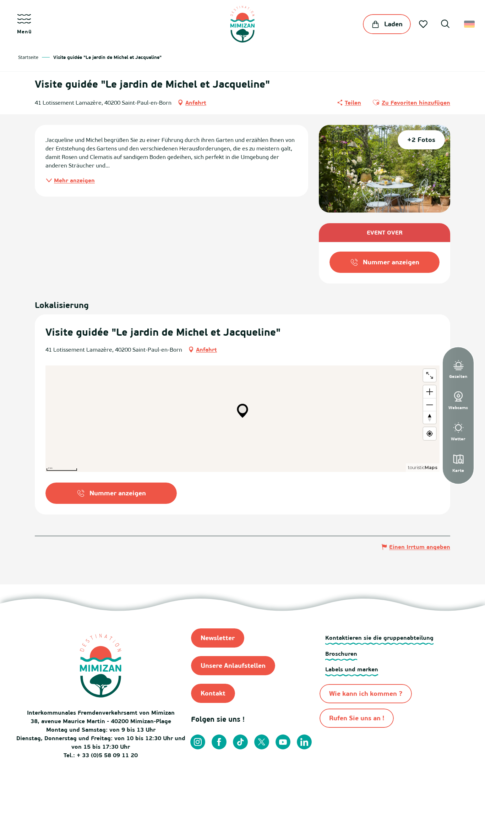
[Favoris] (424, 24)
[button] (445, 25)
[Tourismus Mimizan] (242, 24)
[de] (470, 24)
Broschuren (341, 653)
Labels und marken (351, 669)
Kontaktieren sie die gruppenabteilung (379, 637)
